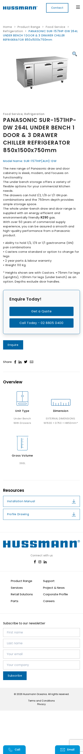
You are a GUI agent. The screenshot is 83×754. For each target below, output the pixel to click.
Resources (13, 490)
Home (7, 27)
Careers (49, 601)
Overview (12, 382)
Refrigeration (13, 31)
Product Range (29, 27)
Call (17, 749)
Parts (14, 601)
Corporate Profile (55, 594)
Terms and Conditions (41, 700)
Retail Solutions (22, 594)
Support (49, 581)
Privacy (41, 704)
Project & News (54, 588)
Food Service (55, 27)
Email (71, 749)
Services (17, 588)
